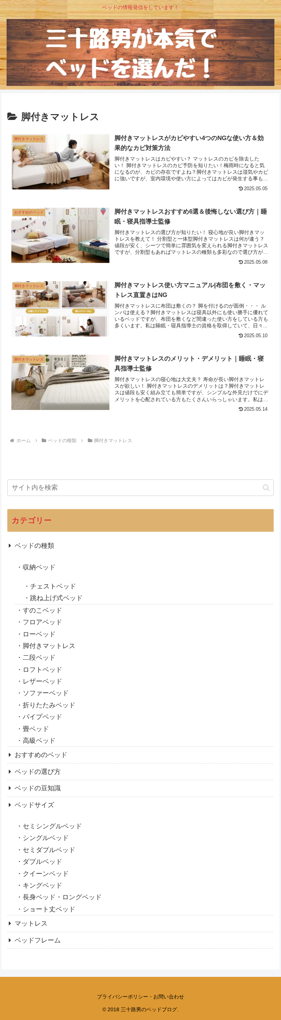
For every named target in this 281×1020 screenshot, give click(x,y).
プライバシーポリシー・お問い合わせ (140, 997)
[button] (266, 487)
